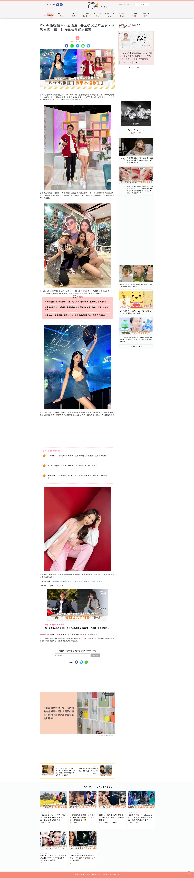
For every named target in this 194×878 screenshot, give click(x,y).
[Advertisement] (92, 433)
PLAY (125, 63)
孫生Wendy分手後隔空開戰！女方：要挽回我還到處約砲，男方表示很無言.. (76, 315)
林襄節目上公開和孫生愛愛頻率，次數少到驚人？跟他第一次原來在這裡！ (78, 456)
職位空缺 (122, 4)
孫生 (44, 634)
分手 (84, 634)
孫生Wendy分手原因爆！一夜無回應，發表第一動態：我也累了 (73, 465)
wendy (52, 634)
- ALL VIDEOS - (136, 67)
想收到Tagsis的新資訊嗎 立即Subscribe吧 (77, 651)
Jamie (71, 42)
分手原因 (93, 634)
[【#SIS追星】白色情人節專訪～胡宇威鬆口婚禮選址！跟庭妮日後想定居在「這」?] (136, 41)
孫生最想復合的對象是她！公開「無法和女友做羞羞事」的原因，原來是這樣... (77, 302)
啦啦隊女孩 (74, 634)
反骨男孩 (62, 634)
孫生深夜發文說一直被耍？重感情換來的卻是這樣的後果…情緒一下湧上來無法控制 (77, 308)
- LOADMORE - (136, 347)
